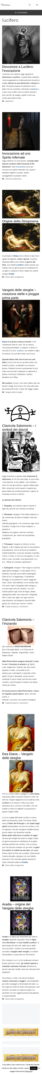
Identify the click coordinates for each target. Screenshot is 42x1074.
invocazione (21, 167)
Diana (16, 256)
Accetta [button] (33, 1068)
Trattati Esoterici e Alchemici (16, 607)
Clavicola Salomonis (13, 179)
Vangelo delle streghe (13, 392)
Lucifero (20, 265)
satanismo (9, 101)
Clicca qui (28, 1071)
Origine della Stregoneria (20, 221)
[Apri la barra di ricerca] (29, 5)
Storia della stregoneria (14, 277)
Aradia (11, 274)
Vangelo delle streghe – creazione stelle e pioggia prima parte (20, 294)
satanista (34, 89)
